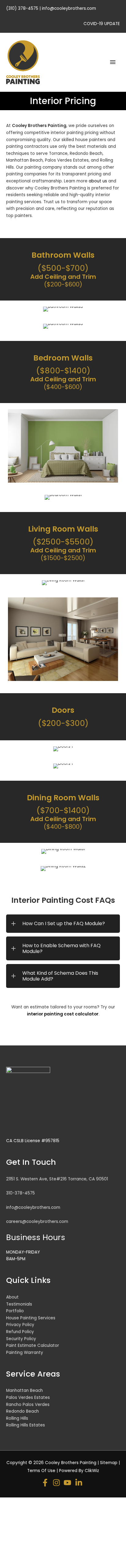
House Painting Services (30, 1318)
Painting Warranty (24, 1352)
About (12, 1297)
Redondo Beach (22, 1411)
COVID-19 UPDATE (101, 24)
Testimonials (19, 1304)
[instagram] (58, 1482)
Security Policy (21, 1339)
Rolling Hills (17, 1418)
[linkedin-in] (80, 1482)
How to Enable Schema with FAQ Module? (61, 948)
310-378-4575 (20, 1193)
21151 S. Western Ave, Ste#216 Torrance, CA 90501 (57, 1179)
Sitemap (108, 1463)
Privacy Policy (20, 1325)
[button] (63, 923)
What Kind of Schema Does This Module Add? (60, 976)
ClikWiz (92, 1471)
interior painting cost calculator (62, 1014)
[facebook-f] (46, 1482)
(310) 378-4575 (22, 8)
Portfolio (15, 1311)
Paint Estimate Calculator (32, 1345)
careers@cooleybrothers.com (37, 1221)
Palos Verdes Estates (28, 1397)
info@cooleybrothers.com (69, 8)
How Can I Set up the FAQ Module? (63, 923)
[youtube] (69, 1482)
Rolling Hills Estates (25, 1425)
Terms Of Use (41, 1471)
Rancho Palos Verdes (28, 1404)
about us (98, 181)
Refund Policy (20, 1332)
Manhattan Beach (24, 1390)
